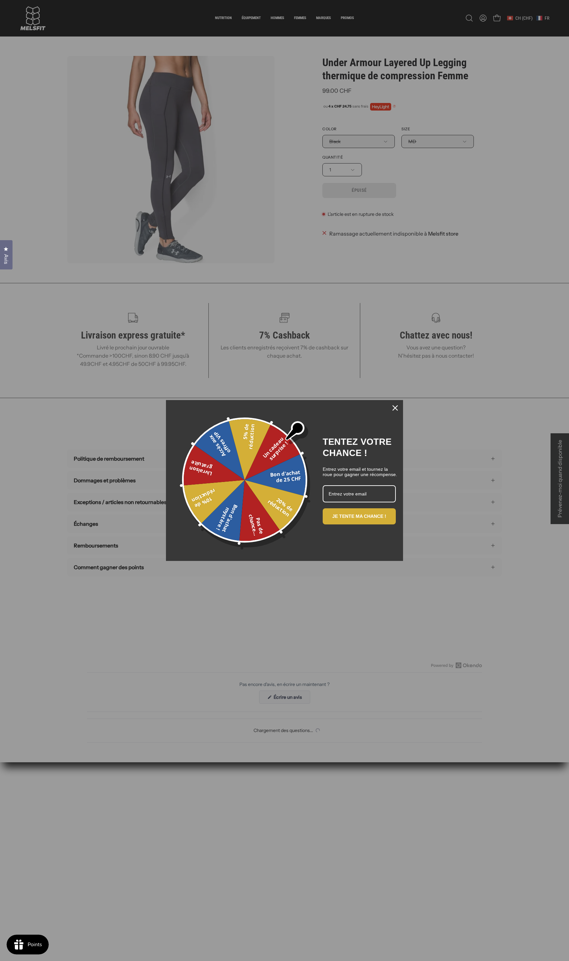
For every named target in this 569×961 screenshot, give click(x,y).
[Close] (395, 408)
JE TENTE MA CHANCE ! (359, 516)
